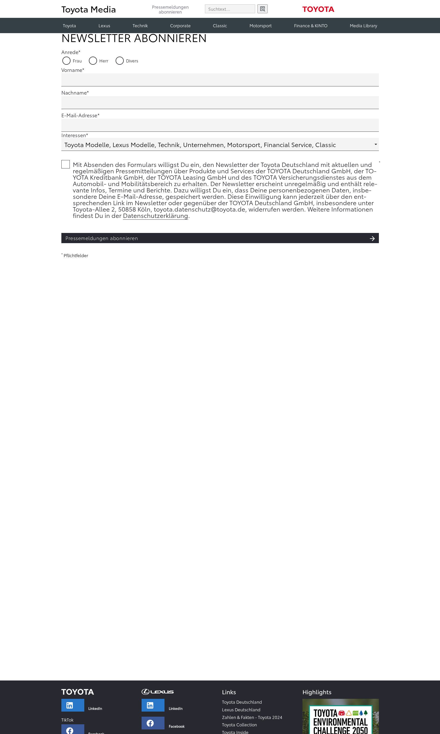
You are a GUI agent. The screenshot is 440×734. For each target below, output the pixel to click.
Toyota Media (88, 8)
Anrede (69, 51)
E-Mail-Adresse (79, 115)
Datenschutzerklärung (155, 215)
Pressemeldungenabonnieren (170, 9)
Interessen (73, 135)
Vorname (71, 69)
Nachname (74, 92)
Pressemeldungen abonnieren (101, 237)
